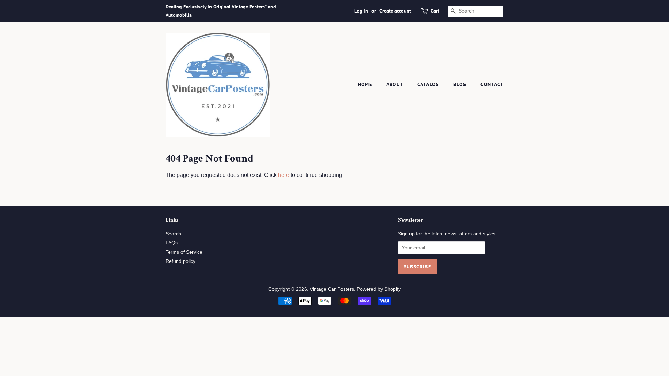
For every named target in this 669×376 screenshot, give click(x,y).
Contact (491, 84)
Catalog (428, 84)
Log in (361, 11)
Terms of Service (184, 252)
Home (365, 84)
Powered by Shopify (379, 289)
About (394, 84)
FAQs (172, 242)
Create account (395, 11)
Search (173, 233)
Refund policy (180, 261)
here (283, 175)
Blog (460, 84)
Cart (435, 11)
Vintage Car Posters (332, 289)
